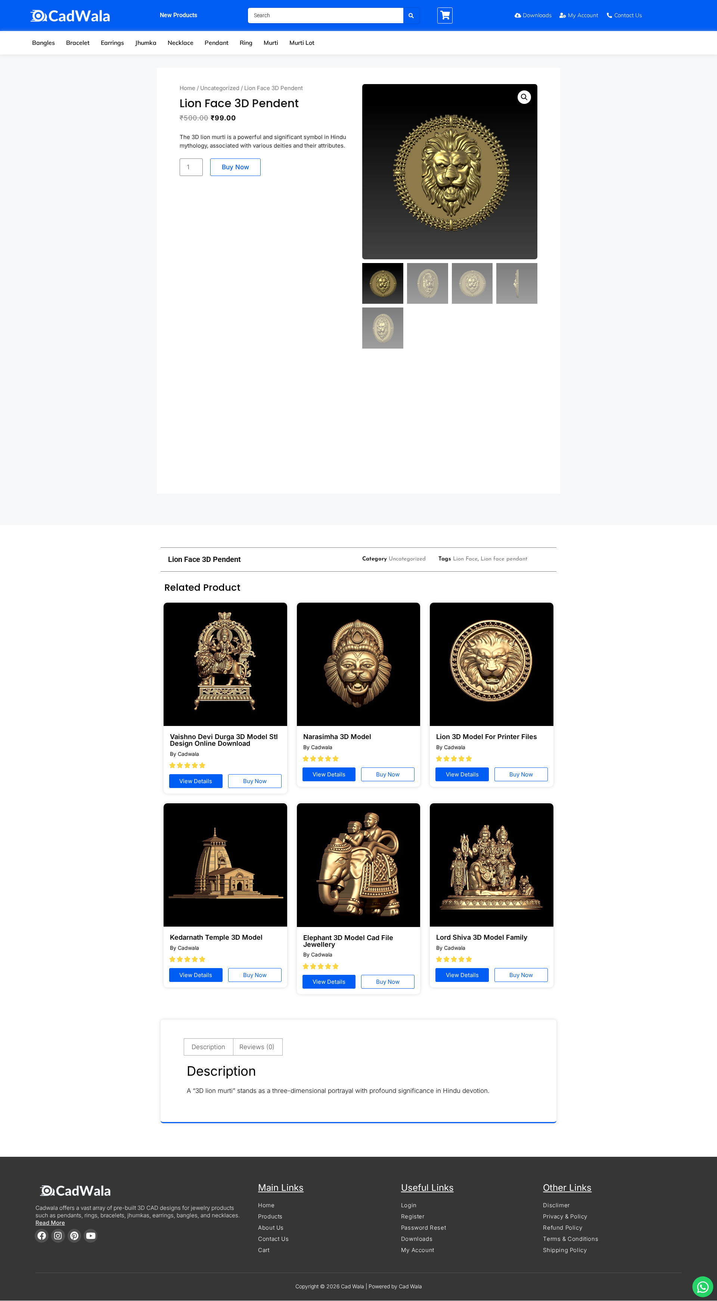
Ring (246, 42)
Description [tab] (208, 1047)
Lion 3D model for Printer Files (486, 737)
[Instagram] (58, 1236)
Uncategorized (219, 88)
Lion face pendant (504, 559)
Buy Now (235, 167)
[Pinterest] (74, 1236)
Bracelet (78, 42)
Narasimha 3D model (337, 737)
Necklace (180, 42)
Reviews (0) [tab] (256, 1047)
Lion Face (465, 559)
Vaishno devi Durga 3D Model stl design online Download (224, 740)
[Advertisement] (358, 425)
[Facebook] (42, 1236)
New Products (178, 15)
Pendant (217, 42)
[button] (524, 97)
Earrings (112, 42)
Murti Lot (301, 42)
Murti (271, 42)
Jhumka (145, 42)
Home (187, 88)
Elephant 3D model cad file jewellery (348, 941)
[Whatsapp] (702, 1286)
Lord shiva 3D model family (482, 937)
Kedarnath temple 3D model (216, 937)
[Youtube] (90, 1236)
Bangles (43, 42)
